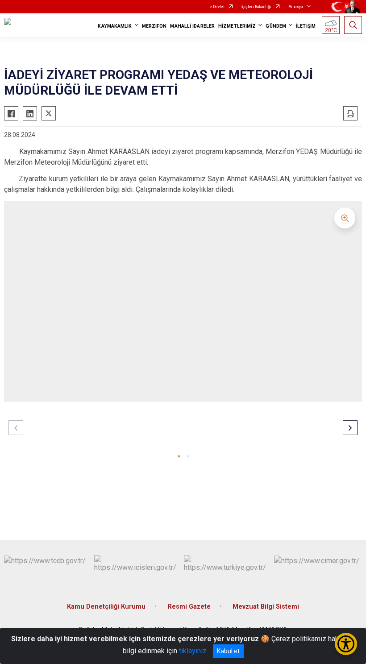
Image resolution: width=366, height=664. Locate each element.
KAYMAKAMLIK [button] (115, 26)
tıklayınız (193, 651)
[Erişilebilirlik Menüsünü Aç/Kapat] (346, 644)
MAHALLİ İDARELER (192, 26)
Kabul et (228, 651)
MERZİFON (154, 26)
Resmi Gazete (189, 606)
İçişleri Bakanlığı (256, 6)
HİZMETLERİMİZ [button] (237, 26)
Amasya (295, 6)
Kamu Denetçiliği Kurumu (106, 606)
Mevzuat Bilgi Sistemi (266, 606)
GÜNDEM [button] (276, 26)
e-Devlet (217, 6)
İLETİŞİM (306, 26)
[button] (179, 456)
